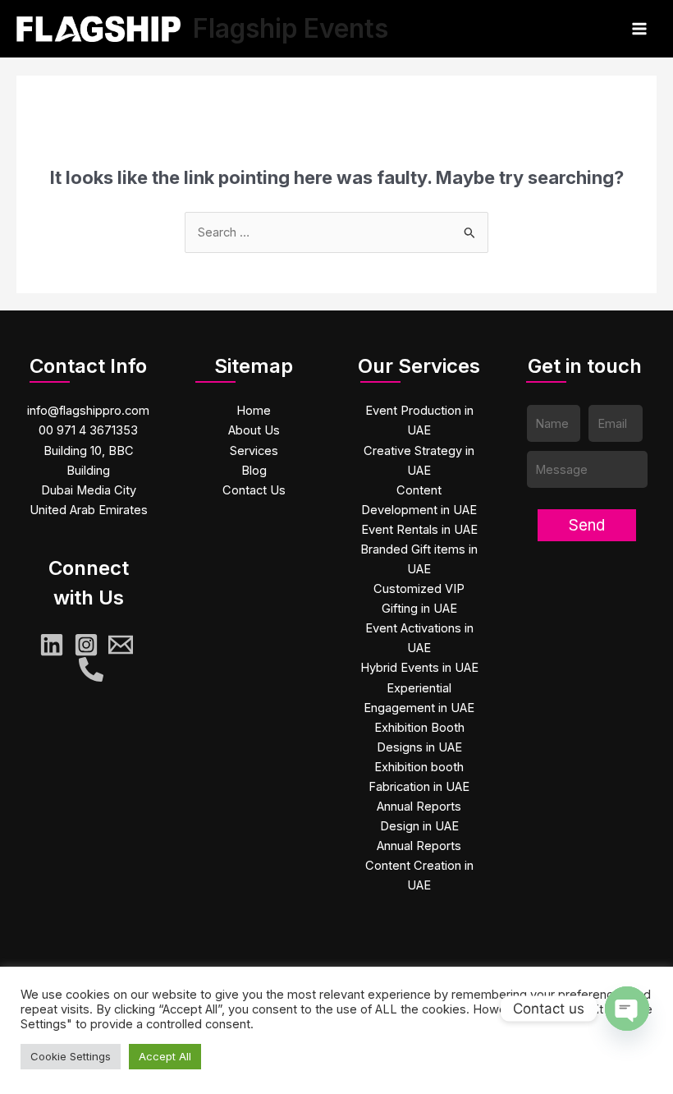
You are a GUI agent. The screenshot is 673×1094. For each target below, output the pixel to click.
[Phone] (91, 669)
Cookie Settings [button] (70, 1056)
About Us (254, 430)
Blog (254, 470)
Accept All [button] (165, 1056)
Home (253, 410)
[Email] (120, 644)
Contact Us (254, 490)
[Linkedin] (51, 644)
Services (254, 451)
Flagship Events (290, 28)
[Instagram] (86, 644)
